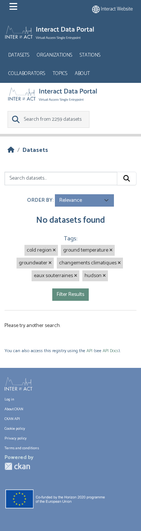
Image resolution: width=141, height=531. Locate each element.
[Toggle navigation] (13, 7)
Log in (9, 399)
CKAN (17, 466)
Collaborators (26, 74)
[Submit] (126, 178)
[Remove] (54, 250)
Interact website (116, 9)
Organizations (54, 55)
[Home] (11, 150)
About (82, 74)
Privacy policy (16, 438)
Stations (90, 55)
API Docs (110, 350)
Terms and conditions (22, 448)
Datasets (18, 55)
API (89, 350)
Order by (40, 200)
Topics (60, 74)
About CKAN (14, 409)
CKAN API (12, 419)
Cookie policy (15, 429)
